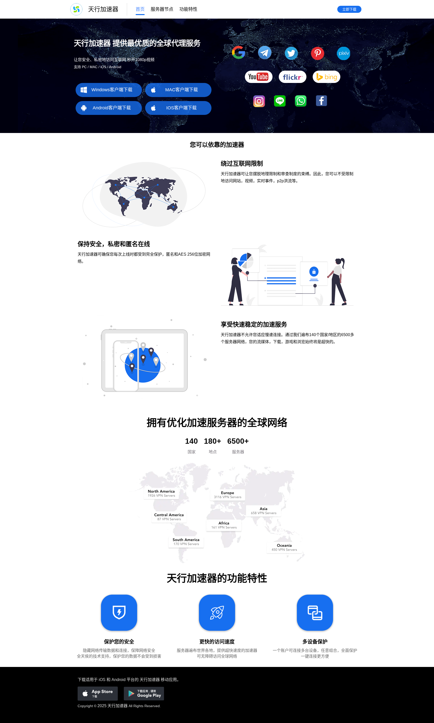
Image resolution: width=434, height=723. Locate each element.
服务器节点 (162, 9)
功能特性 (188, 9)
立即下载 (349, 9)
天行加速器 (117, 706)
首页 (140, 9)
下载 (82, 679)
